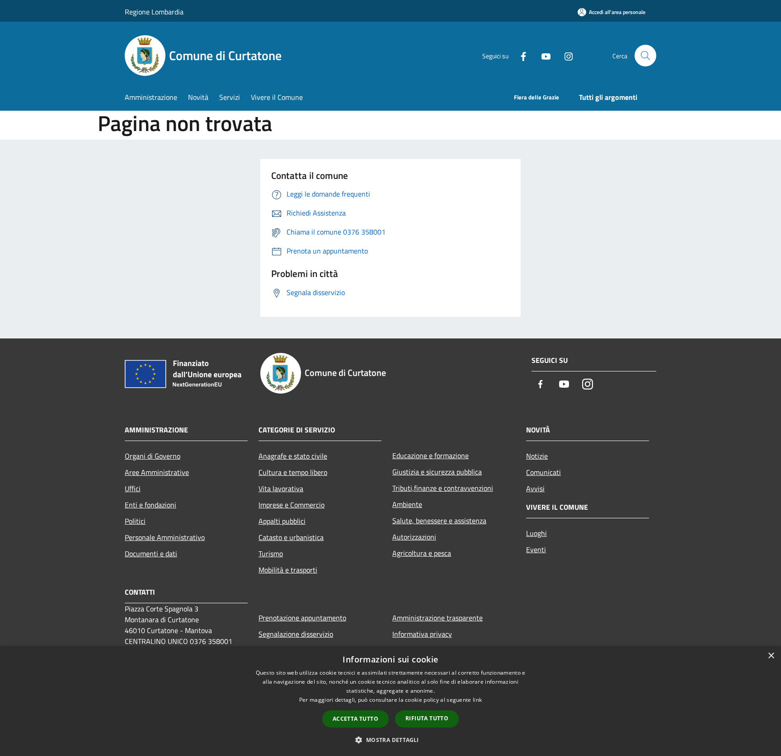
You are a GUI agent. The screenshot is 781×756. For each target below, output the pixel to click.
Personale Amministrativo (165, 537)
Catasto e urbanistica (291, 537)
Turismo (271, 553)
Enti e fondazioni (150, 504)
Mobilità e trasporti (288, 569)
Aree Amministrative (157, 472)
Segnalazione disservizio (296, 634)
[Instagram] (565, 55)
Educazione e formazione (430, 455)
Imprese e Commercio (292, 504)
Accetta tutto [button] (355, 719)
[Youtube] (542, 55)
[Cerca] (645, 55)
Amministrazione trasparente (437, 617)
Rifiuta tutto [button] (426, 718)
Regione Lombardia (154, 11)
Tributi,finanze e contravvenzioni (442, 488)
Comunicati (543, 472)
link (477, 700)
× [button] (770, 656)
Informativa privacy (422, 634)
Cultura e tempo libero (293, 472)
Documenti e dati (151, 553)
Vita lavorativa (281, 488)
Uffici (133, 488)
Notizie (537, 456)
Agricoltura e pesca (421, 553)
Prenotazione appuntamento (302, 617)
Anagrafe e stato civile (293, 456)
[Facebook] (520, 55)
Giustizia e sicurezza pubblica (437, 471)
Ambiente (407, 504)
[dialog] (390, 701)
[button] (390, 739)
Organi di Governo (152, 456)
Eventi (536, 549)
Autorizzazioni (414, 536)
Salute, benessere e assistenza (439, 520)
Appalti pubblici (282, 521)
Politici (135, 521)
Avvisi (535, 488)
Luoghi (536, 533)
